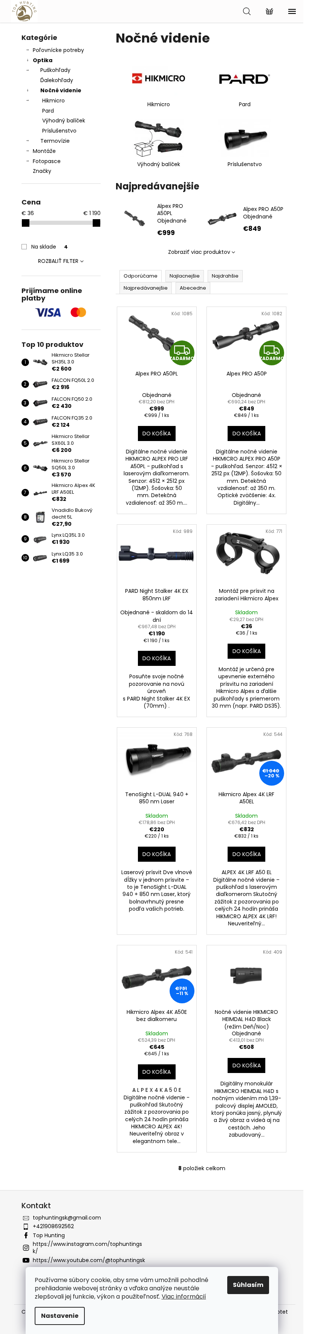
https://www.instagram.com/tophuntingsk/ (87, 1247)
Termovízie (55, 141)
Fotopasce (47, 161)
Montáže (44, 151)
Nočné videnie (60, 90)
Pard (48, 110)
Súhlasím (248, 1285)
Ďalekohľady (56, 80)
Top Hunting (49, 1235)
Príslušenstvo (59, 130)
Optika (42, 60)
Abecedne (193, 288)
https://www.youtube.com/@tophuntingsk (89, 1260)
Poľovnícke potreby (58, 50)
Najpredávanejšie (146, 288)
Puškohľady (55, 70)
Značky (42, 171)
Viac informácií (184, 1296)
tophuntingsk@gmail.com (67, 1217)
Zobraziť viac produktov (199, 252)
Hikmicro (53, 100)
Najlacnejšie (185, 275)
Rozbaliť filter (58, 261)
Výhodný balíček (63, 120)
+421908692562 (53, 1226)
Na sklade (49, 246)
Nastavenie (59, 1315)
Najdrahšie (225, 275)
